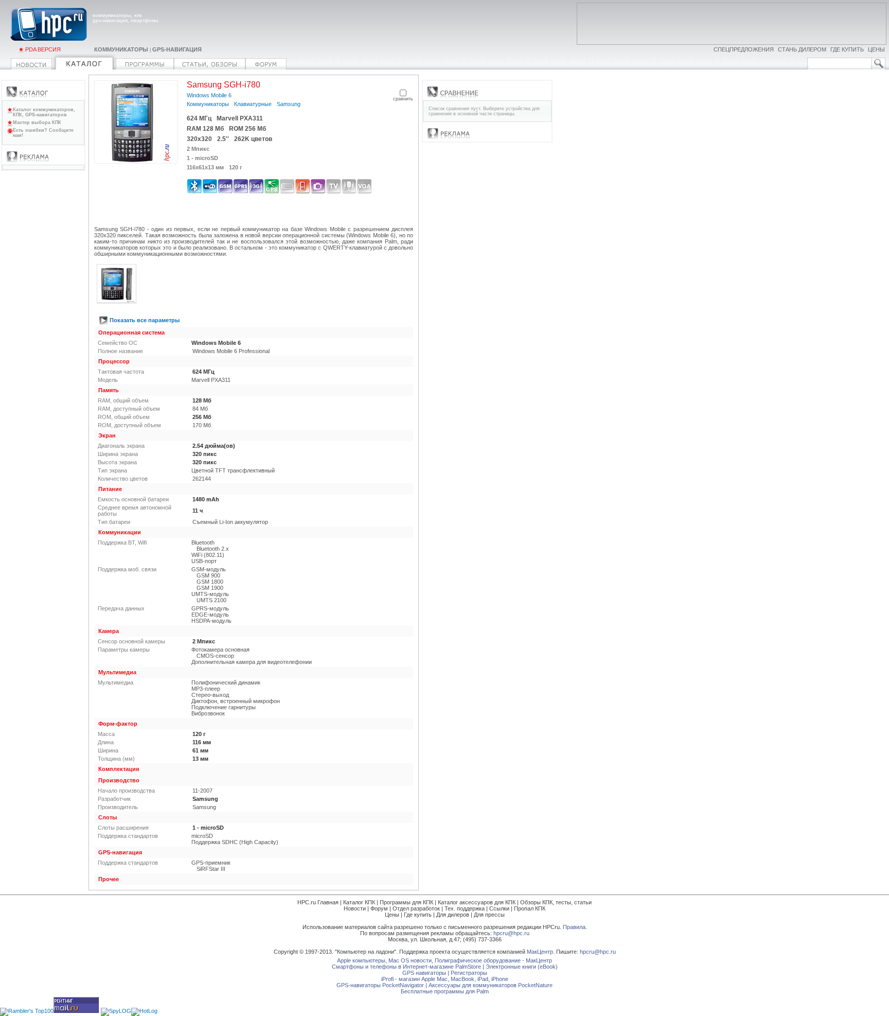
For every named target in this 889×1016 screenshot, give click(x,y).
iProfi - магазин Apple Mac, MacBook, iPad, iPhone (444, 979)
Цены (392, 915)
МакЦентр (540, 952)
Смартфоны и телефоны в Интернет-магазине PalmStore (406, 967)
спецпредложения (744, 49)
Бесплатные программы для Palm (445, 991)
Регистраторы (469, 973)
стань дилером (802, 49)
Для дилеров (452, 915)
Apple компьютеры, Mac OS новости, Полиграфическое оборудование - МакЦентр (444, 960)
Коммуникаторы (208, 104)
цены (876, 49)
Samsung (288, 104)
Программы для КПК (406, 902)
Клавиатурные (253, 104)
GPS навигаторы (424, 973)
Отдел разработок (416, 908)
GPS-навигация (177, 49)
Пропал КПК (529, 908)
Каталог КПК (359, 902)
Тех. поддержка (464, 908)
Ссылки (499, 908)
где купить (847, 49)
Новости (355, 908)
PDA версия (43, 49)
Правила (574, 927)
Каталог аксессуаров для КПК (476, 902)
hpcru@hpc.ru (511, 933)
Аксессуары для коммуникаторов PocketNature (491, 985)
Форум (379, 908)
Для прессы (489, 915)
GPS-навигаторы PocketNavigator (380, 985)
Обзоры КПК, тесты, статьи (556, 902)
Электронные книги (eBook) (522, 967)
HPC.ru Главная (318, 902)
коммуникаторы (121, 49)
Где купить (418, 915)
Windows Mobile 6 (209, 95)
